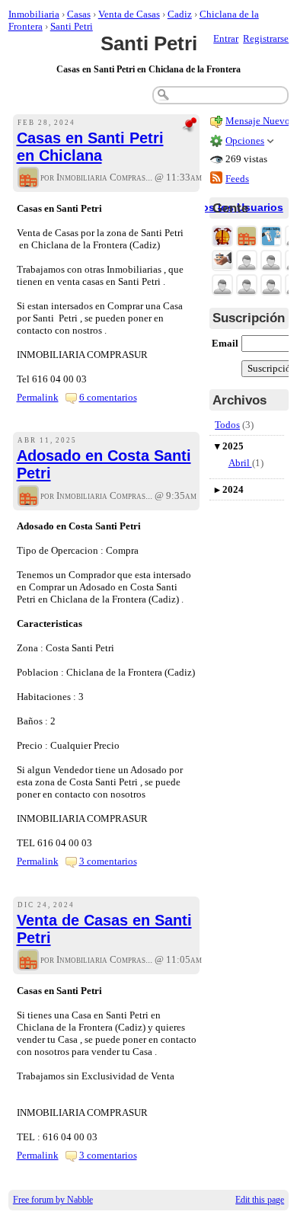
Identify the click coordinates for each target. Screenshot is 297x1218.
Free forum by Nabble (53, 1199)
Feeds (237, 178)
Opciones (244, 140)
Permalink (38, 397)
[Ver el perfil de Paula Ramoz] (222, 286)
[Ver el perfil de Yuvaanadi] (246, 261)
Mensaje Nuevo (257, 120)
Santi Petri (71, 26)
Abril (240, 462)
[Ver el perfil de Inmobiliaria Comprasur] (28, 178)
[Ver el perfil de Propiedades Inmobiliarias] (222, 237)
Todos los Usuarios (232, 207)
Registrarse (266, 38)
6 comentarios (108, 397)
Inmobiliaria (33, 14)
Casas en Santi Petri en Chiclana (90, 146)
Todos (227, 424)
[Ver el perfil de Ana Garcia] (246, 286)
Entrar (225, 38)
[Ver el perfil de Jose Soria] (271, 286)
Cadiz (180, 14)
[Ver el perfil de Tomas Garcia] (271, 261)
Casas (79, 14)
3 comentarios (108, 861)
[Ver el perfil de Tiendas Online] (271, 237)
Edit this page (259, 1199)
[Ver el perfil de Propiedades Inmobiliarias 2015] (222, 261)
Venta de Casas (129, 14)
